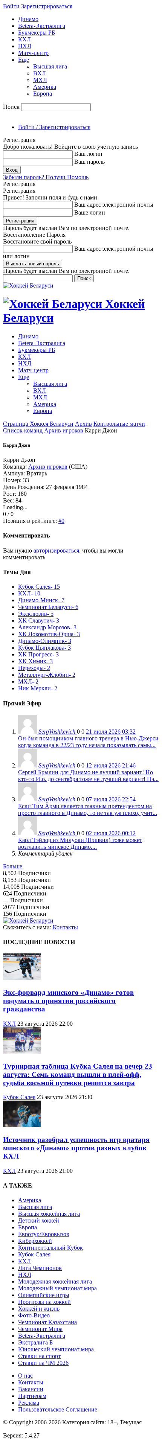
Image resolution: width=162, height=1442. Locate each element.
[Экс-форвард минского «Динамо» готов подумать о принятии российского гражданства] (22, 978)
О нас (25, 1375)
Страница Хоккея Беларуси (38, 423)
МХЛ (40, 80)
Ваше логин (89, 212)
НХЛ (24, 46)
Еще (23, 59)
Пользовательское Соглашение (57, 1409)
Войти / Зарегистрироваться (54, 127)
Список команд (23, 430)
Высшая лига (50, 66)
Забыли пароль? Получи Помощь (46, 177)
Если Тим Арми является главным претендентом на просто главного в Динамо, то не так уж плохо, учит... (87, 809)
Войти (11, 6)
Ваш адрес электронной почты (113, 204)
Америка (44, 87)
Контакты (65, 927)
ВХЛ (39, 73)
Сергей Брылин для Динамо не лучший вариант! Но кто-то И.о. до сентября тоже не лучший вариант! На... (88, 775)
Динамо (28, 19)
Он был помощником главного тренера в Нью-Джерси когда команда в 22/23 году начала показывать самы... (88, 741)
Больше (12, 866)
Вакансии (30, 1389)
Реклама (28, 1402)
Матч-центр (33, 53)
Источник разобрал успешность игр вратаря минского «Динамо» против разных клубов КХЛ (76, 1148)
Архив (83, 423)
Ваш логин (88, 154)
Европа (42, 93)
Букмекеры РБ (36, 32)
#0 (61, 521)
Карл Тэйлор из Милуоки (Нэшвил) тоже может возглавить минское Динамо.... (80, 843)
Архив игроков (63, 430)
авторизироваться (56, 550)
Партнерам (32, 1396)
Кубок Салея (19, 1097)
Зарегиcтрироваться (46, 6)
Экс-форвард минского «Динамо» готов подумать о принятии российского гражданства (68, 1000)
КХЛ (24, 39)
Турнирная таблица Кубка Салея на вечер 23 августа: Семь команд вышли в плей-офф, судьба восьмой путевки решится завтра (77, 1074)
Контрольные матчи (119, 423)
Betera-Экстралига (41, 26)
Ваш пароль (89, 161)
